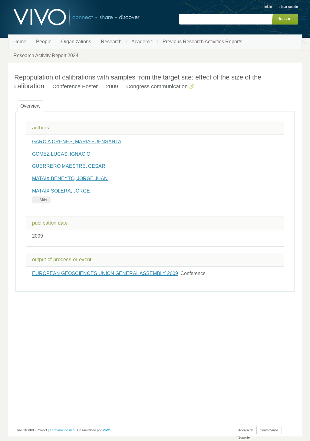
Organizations (76, 41)
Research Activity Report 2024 (45, 55)
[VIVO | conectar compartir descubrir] (66, 17)
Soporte (244, 437)
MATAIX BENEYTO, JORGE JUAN (70, 178)
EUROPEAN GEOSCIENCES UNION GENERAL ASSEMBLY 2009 (105, 273)
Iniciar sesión (288, 6)
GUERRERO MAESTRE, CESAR (68, 166)
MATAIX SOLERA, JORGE (61, 190)
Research (111, 41)
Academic (142, 41)
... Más (41, 200)
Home (19, 41)
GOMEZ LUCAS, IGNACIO (61, 154)
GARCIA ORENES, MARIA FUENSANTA (76, 141)
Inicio (268, 6)
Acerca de (245, 430)
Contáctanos (269, 430)
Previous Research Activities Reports (202, 41)
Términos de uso (62, 430)
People (43, 41)
